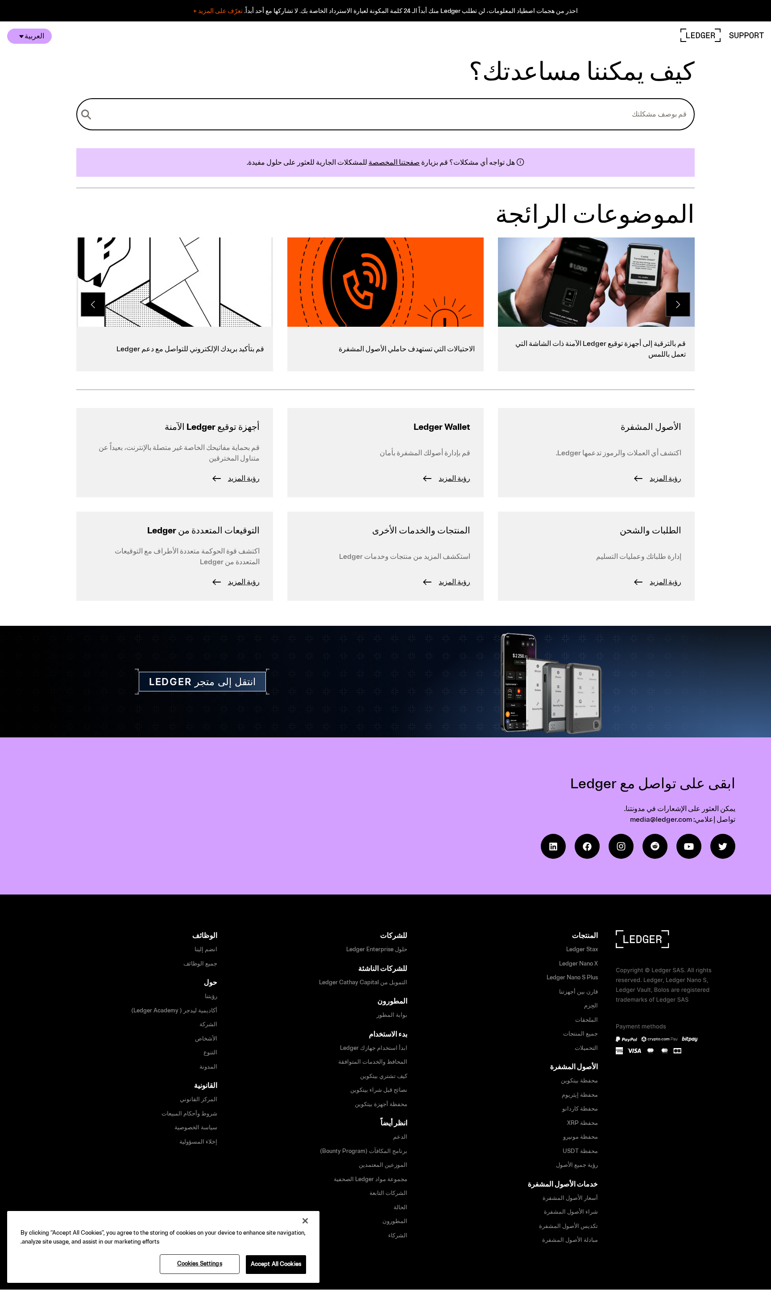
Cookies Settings (199, 1263)
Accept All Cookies (276, 1264)
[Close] (305, 1221)
